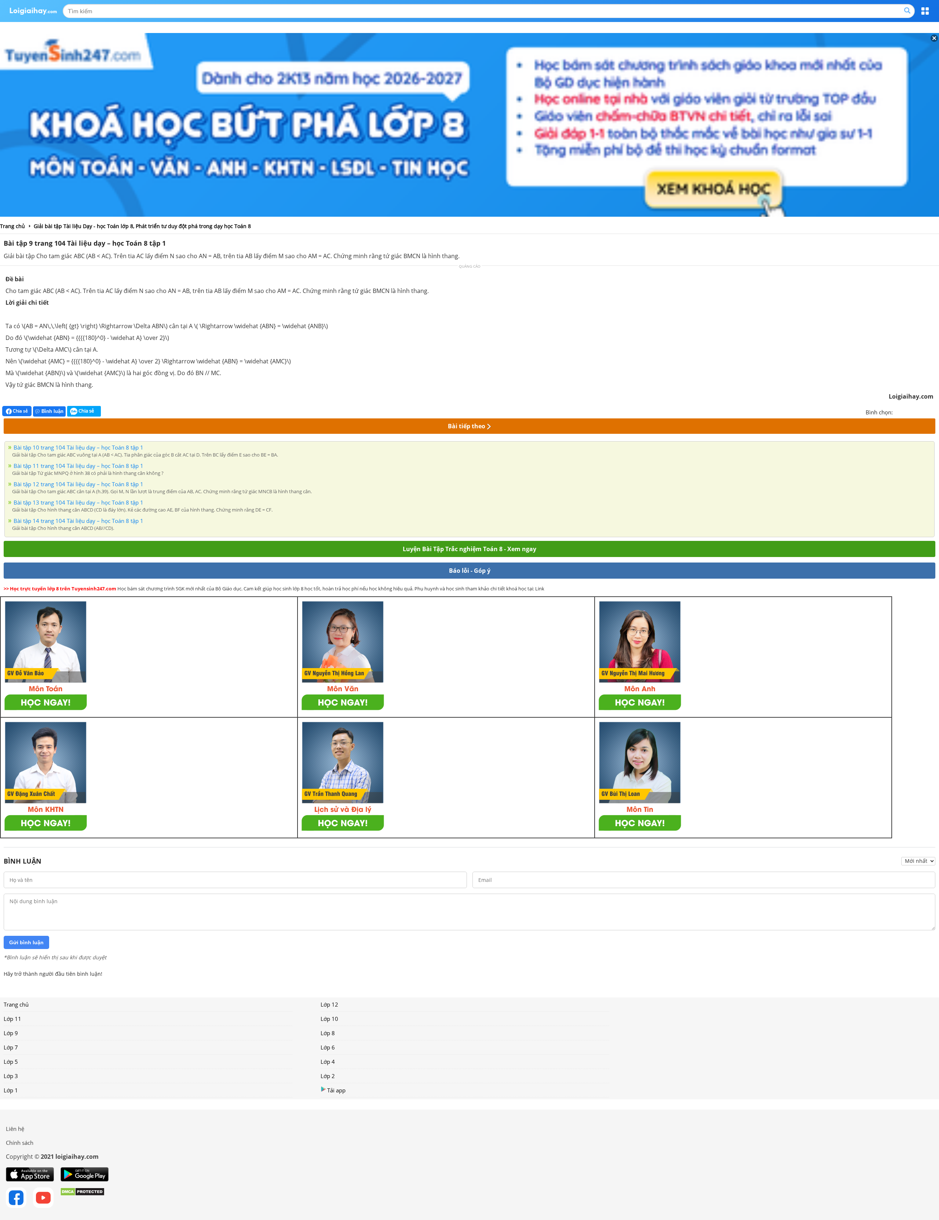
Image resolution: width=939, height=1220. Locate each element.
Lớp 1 (11, 1090)
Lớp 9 (11, 1033)
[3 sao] (916, 411)
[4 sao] (925, 411)
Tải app (336, 1090)
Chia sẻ (20, 411)
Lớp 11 (12, 1018)
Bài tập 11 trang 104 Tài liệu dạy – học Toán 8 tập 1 (78, 465)
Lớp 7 (11, 1047)
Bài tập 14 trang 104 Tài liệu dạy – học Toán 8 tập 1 (78, 520)
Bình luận (52, 411)
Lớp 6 (328, 1047)
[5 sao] (933, 411)
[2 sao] (907, 411)
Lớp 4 (328, 1061)
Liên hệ (15, 1128)
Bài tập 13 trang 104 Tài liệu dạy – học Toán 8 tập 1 (78, 502)
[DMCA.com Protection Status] (82, 1197)
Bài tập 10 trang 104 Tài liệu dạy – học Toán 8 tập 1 (78, 447)
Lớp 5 (11, 1061)
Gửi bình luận (26, 942)
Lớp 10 (329, 1018)
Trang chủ (16, 1004)
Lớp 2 (328, 1076)
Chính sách (19, 1142)
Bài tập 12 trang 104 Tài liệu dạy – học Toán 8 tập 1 (78, 484)
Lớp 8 (328, 1033)
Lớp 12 (329, 1004)
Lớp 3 (11, 1076)
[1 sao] (898, 411)
